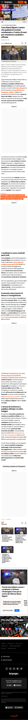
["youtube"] (9, 629)
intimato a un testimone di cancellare (12, 451)
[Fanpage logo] (8, 2)
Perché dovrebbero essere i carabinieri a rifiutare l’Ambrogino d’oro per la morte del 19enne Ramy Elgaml (13, 591)
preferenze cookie (12, 648)
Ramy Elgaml (20, 88)
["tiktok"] (2, 629)
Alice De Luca (8, 43)
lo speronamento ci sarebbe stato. (15, 439)
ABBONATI (20, 2)
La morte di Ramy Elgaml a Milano (9, 25)
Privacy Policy (18, 643)
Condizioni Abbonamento (15, 646)
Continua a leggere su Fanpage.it (14, 466)
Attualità (3, 519)
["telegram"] (20, 629)
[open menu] (1, 2)
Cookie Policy (4, 646)
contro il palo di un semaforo (12, 396)
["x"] (13, 629)
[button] (25, 43)
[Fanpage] (14, 674)
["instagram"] (6, 629)
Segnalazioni (10, 643)
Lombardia (8, 519)
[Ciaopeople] (14, 716)
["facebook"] (16, 629)
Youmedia (3, 643)
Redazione (3, 648)
